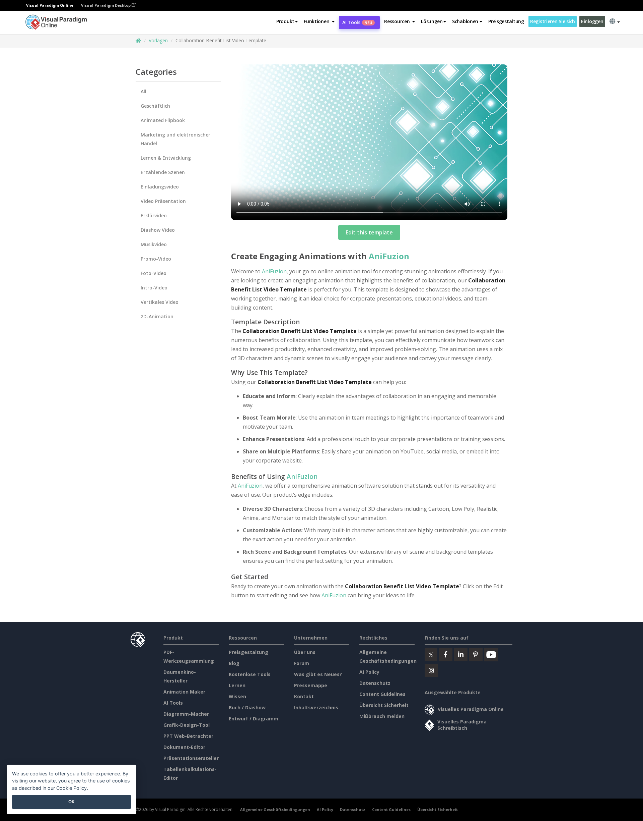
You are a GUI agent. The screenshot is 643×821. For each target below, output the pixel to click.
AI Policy (369, 672)
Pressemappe (310, 685)
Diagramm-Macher (186, 714)
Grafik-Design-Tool (186, 725)
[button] (319, 21)
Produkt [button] (285, 21)
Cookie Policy (71, 788)
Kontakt (304, 696)
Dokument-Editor (184, 747)
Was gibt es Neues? (318, 674)
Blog (234, 663)
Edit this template (369, 232)
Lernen (237, 685)
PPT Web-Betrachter (188, 736)
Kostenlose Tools (250, 674)
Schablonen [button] (465, 21)
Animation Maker (184, 692)
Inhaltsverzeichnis (316, 707)
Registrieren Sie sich (552, 21)
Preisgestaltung (506, 21)
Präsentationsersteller (191, 758)
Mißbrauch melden (382, 716)
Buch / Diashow (247, 707)
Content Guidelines (382, 694)
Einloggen (592, 21)
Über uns (304, 652)
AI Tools (357, 22)
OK (71, 801)
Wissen (237, 696)
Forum (301, 663)
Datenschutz (374, 683)
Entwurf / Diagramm (253, 718)
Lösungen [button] (432, 21)
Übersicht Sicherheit (384, 705)
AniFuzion (389, 256)
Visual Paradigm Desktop (106, 5)
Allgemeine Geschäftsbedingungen (275, 809)
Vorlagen (158, 40)
